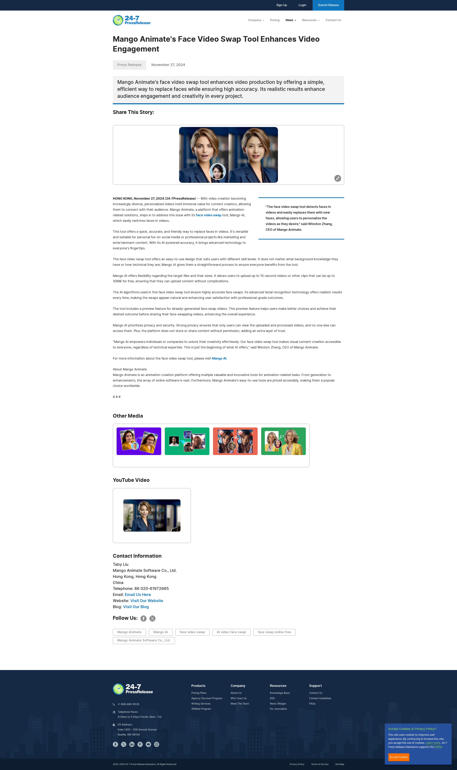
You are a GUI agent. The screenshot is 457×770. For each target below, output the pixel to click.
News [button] (290, 20)
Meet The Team (240, 704)
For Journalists (278, 709)
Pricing (275, 20)
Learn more (433, 742)
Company (238, 686)
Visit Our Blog (136, 607)
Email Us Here (138, 595)
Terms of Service (319, 764)
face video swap (208, 215)
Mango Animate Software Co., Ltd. (143, 640)
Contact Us (333, 20)
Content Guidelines (320, 698)
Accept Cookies (399, 757)
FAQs (312, 704)
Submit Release (328, 5)
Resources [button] (309, 20)
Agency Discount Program (206, 698)
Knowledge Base (280, 693)
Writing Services (201, 704)
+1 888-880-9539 (128, 704)
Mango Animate (129, 632)
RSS (272, 698)
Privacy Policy (297, 764)
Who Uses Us (239, 698)
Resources (278, 686)
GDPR (438, 747)
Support (315, 686)
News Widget (278, 704)
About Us (236, 693)
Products (198, 686)
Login (302, 5)
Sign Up (281, 5)
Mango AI (219, 358)
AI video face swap (231, 632)
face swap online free (274, 632)
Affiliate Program (201, 709)
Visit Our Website (146, 601)
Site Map (339, 764)
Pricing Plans (199, 693)
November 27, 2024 (168, 65)
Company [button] (255, 20)
